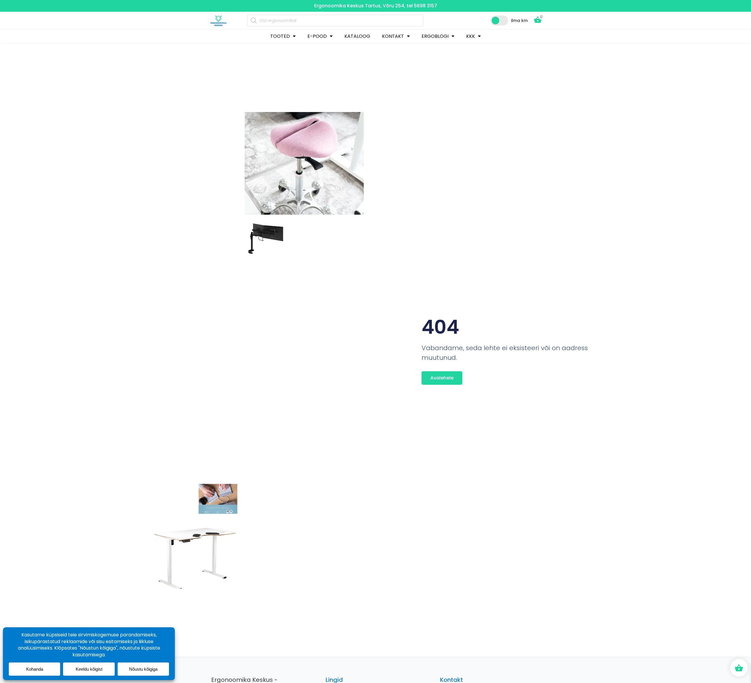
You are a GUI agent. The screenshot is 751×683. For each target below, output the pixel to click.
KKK (470, 36)
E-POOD (317, 36)
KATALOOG (357, 36)
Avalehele (442, 377)
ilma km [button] (519, 20)
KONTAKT (393, 36)
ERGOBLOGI (435, 36)
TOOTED (280, 36)
